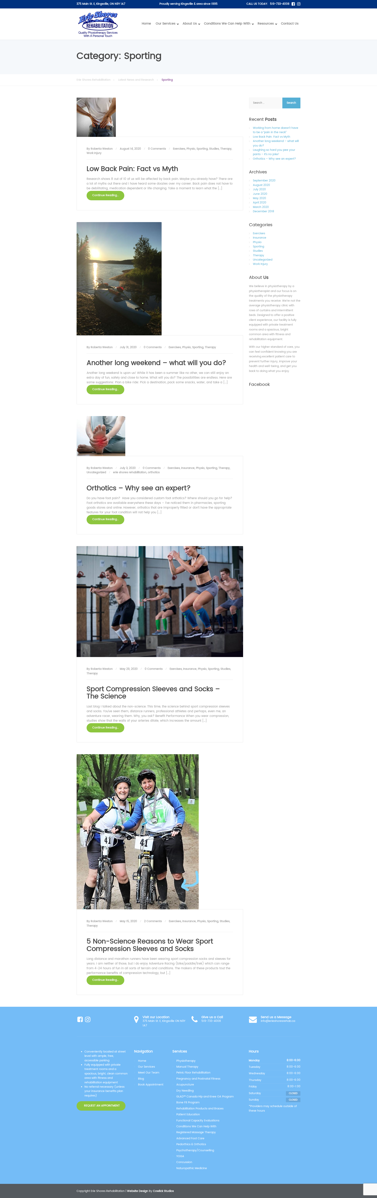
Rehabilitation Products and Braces (199, 1108)
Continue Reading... (105, 195)
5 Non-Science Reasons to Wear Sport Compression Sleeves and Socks (150, 945)
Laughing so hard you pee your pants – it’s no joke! (274, 152)
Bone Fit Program (187, 1102)
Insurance (188, 468)
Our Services (165, 23)
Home (146, 23)
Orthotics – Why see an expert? (139, 488)
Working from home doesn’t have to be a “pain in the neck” (275, 130)
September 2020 (264, 180)
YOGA (180, 1156)
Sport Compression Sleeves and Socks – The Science (153, 693)
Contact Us (289, 23)
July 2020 (259, 189)
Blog (141, 1078)
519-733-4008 (279, 4)
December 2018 (263, 211)
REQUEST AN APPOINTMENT (101, 1106)
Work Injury (94, 153)
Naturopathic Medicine (191, 1168)
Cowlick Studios (163, 1191)
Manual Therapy (187, 1066)
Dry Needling (185, 1090)
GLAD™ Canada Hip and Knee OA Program (205, 1096)
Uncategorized (96, 472)
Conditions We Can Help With (227, 23)
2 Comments (153, 921)
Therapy (226, 148)
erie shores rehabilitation (129, 472)
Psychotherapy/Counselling (195, 1150)
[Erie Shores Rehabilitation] (98, 24)
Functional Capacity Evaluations (197, 1120)
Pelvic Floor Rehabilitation (193, 1072)
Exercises (179, 148)
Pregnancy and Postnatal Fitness (198, 1078)
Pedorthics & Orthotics (191, 1144)
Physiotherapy (186, 1061)
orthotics (154, 472)
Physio (191, 148)
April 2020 (259, 202)
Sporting (202, 148)
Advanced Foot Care (190, 1138)
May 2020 (259, 198)
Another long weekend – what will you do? (156, 363)
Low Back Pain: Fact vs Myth (132, 169)
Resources (266, 23)
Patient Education (188, 1114)
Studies (214, 148)
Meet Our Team (148, 1072)
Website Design (137, 1191)
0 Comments (157, 148)
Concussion (184, 1162)
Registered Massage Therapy (196, 1132)
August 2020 (261, 185)
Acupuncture (185, 1084)
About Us (190, 23)
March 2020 (261, 207)
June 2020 (260, 194)
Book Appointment (150, 1084)
